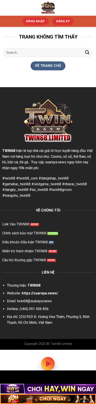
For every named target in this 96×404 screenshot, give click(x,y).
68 (13, 151)
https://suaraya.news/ (40, 293)
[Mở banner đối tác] (48, 389)
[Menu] (90, 7)
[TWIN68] (48, 8)
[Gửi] (87, 52)
